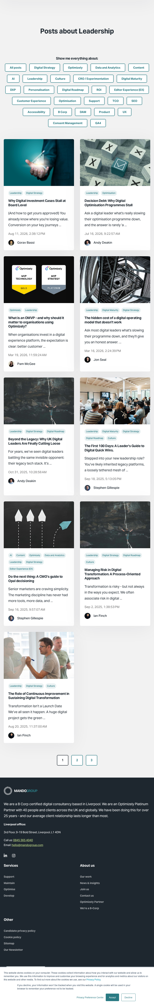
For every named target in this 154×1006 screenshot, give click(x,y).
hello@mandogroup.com (27, 845)
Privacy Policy (93, 979)
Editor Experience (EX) (21, 568)
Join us (84, 889)
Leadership (16, 193)
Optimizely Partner (92, 902)
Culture (112, 438)
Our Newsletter (13, 949)
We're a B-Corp (89, 908)
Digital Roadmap (55, 431)
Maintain (9, 883)
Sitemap (9, 943)
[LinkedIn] (6, 855)
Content (20, 555)
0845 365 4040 (23, 840)
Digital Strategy (34, 193)
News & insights (90, 883)
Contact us (87, 895)
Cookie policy (12, 937)
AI (11, 555)
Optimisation (109, 193)
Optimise (9, 889)
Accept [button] (112, 997)
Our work (86, 876)
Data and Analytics (54, 555)
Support (9, 876)
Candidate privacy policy (19, 930)
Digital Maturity (110, 310)
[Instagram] (14, 855)
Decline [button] (128, 997)
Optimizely (15, 310)
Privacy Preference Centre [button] (90, 997)
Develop (9, 895)
